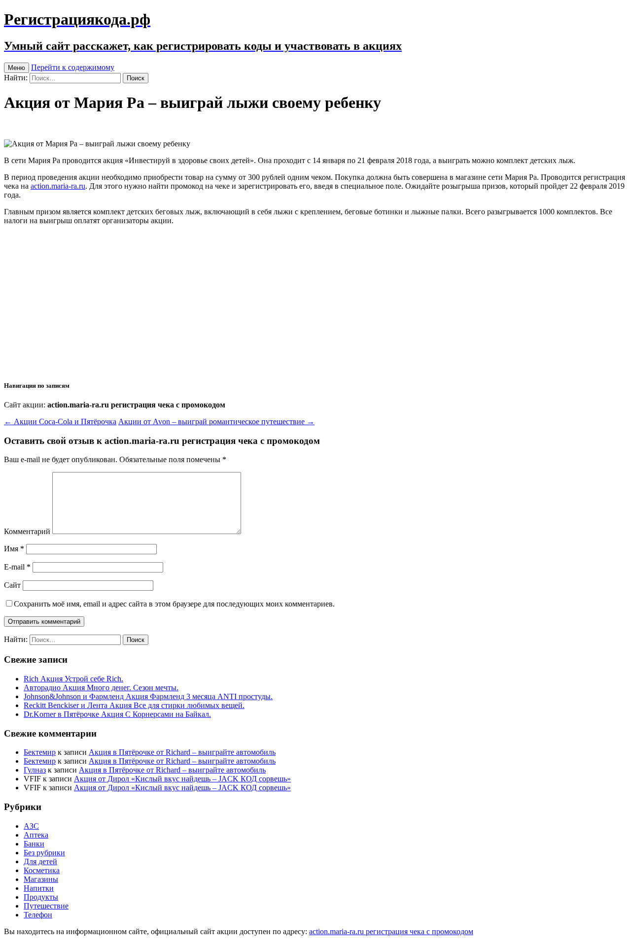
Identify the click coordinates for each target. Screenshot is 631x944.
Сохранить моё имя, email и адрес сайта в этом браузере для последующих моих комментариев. (174, 604)
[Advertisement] (315, 302)
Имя (14, 548)
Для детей (40, 861)
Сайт (12, 585)
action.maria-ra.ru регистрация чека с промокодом (391, 931)
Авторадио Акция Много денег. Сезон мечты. (101, 687)
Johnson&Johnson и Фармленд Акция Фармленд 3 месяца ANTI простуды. (148, 696)
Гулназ (35, 770)
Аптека (36, 835)
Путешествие (46, 906)
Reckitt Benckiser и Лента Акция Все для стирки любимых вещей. (134, 705)
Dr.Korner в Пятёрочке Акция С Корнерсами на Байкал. (117, 714)
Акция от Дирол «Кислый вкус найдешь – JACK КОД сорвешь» (182, 779)
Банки (34, 844)
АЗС (31, 826)
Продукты (41, 897)
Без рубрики (44, 852)
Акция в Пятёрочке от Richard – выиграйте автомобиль (182, 752)
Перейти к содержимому (72, 67)
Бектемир (40, 752)
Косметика (42, 870)
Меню (16, 67)
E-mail (17, 567)
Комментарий (27, 531)
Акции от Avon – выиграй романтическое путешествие (216, 421)
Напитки (39, 888)
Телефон (38, 914)
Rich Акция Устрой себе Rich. (73, 678)
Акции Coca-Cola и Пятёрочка (60, 421)
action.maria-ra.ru (58, 186)
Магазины (41, 879)
